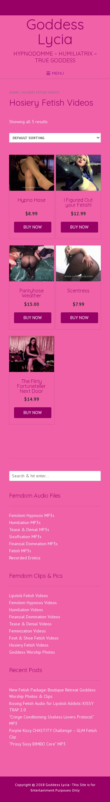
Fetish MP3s (20, 551)
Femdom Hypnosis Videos (33, 602)
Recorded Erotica (24, 558)
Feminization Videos (27, 631)
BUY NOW (33, 227)
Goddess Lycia (55, 31)
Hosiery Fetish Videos (29, 645)
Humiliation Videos (26, 609)
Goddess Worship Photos (32, 652)
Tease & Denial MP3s (29, 529)
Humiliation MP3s (25, 522)
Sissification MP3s (25, 536)
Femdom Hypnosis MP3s (31, 515)
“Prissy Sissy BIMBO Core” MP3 (37, 744)
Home (14, 92)
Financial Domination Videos (34, 617)
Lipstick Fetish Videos (28, 595)
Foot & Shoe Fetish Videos (34, 638)
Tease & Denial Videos (30, 624)
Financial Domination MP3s (33, 543)
